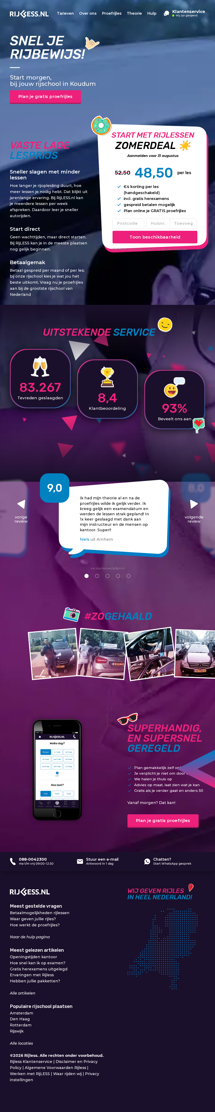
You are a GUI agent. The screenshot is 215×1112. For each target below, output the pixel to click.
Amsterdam (21, 1013)
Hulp (151, 13)
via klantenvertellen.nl (107, 568)
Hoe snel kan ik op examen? (37, 963)
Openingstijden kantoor (33, 957)
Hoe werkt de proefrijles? (35, 925)
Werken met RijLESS (30, 1074)
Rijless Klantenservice (31, 1061)
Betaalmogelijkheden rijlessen (39, 913)
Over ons (88, 13)
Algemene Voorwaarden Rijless (55, 1067)
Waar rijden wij (67, 1074)
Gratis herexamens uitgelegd (38, 969)
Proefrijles (112, 13)
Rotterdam (20, 1025)
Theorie (134, 13)
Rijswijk (17, 1031)
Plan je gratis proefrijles (45, 96)
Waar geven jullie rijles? (33, 919)
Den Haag (20, 1019)
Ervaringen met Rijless (32, 975)
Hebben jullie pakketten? (35, 981)
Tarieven (65, 13)
